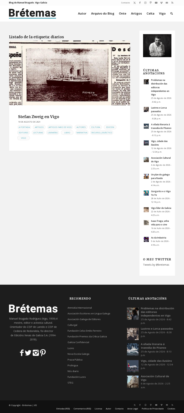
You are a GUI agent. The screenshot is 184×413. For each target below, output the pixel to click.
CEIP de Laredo (36, 327)
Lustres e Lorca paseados (157, 328)
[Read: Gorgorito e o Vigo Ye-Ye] (146, 193)
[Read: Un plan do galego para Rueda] (146, 176)
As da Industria (158, 237)
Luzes (71, 348)
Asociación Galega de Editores (84, 319)
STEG (70, 382)
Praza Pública (75, 359)
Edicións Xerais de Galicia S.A (31, 335)
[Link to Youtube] (156, 2)
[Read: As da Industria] (146, 239)
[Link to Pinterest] (150, 2)
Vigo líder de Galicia (161, 207)
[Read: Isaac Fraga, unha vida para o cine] (146, 222)
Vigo (23, 138)
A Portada (24, 127)
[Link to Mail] (166, 2)
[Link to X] (134, 2)
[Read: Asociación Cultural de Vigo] (146, 159)
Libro (67, 132)
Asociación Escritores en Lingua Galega (89, 313)
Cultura (95, 127)
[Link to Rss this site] (172, 2)
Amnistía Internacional (80, 307)
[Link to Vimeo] (161, 2)
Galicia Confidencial (78, 342)
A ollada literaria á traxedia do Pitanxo (153, 345)
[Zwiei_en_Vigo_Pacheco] (69, 73)
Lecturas (38, 132)
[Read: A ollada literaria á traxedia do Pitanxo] (146, 126)
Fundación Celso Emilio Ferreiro (85, 330)
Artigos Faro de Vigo (60, 127)
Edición (110, 127)
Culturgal (72, 325)
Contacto (125, 2)
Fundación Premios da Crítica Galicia (87, 336)
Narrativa (82, 132)
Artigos (39, 127)
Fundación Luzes (77, 376)
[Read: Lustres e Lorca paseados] (146, 109)
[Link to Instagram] (145, 2)
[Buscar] (171, 13)
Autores (81, 127)
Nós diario (73, 371)
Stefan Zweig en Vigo (38, 116)
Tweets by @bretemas (156, 264)
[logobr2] (32, 13)
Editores (23, 132)
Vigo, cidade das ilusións (156, 360)
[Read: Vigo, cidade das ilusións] (146, 143)
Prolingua (73, 365)
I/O (35, 405)
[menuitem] (124, 3)
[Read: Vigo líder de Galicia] (146, 209)
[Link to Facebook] (139, 2)
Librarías (53, 132)
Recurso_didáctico (101, 132)
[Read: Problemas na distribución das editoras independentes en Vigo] (146, 82)
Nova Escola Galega (78, 353)
